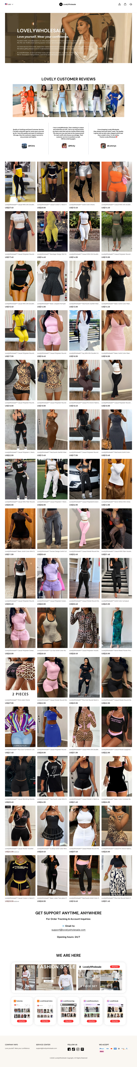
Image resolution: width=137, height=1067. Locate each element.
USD (9, 4)
